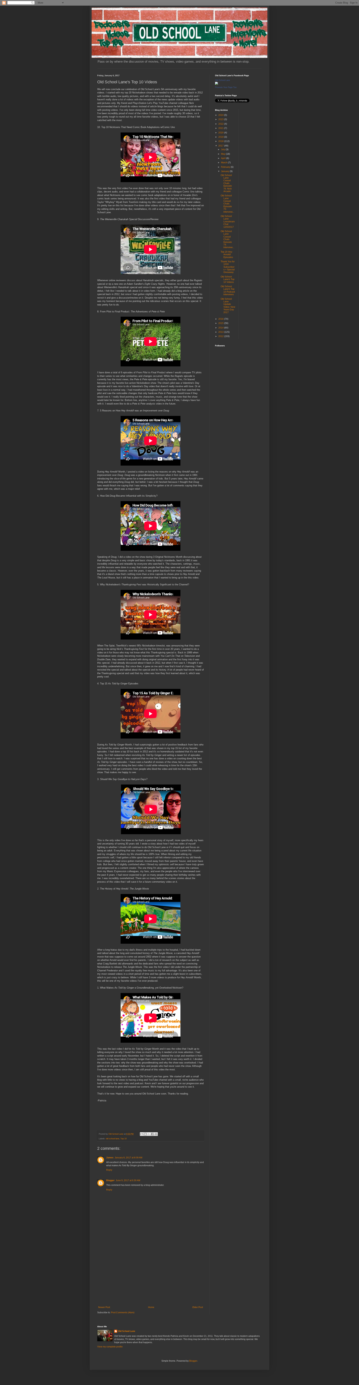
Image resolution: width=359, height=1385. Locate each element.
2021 (221, 128)
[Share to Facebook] (152, 1134)
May (223, 154)
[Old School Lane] (216, 84)
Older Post (197, 1307)
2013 (221, 332)
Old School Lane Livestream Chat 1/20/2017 (228, 221)
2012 (221, 336)
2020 (221, 132)
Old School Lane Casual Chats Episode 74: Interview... (227, 239)
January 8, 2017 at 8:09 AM (128, 1157)
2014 (221, 327)
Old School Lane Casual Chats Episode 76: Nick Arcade (226, 183)
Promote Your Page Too (226, 87)
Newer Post (104, 1307)
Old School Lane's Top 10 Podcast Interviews (228, 290)
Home (151, 1307)
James (109, 1157)
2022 (221, 124)
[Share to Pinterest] (156, 1134)
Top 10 (123, 1138)
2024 (221, 115)
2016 (221, 319)
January (225, 171)
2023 (221, 119)
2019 (221, 137)
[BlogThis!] (145, 1134)
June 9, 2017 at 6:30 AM (128, 1180)
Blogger (110, 1180)
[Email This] (142, 1134)
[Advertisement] (150, 1275)
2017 (221, 145)
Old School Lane (222, 80)
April (223, 158)
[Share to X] (149, 1134)
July (223, 149)
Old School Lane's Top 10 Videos (227, 279)
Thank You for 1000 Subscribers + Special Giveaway (228, 267)
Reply (109, 1170)
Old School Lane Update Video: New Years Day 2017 (228, 306)
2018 (221, 141)
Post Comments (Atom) (122, 1312)
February (226, 167)
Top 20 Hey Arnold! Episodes (227, 255)
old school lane (112, 1138)
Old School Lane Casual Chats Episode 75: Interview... (227, 203)
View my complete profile (110, 1346)
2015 (221, 323)
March (224, 162)
